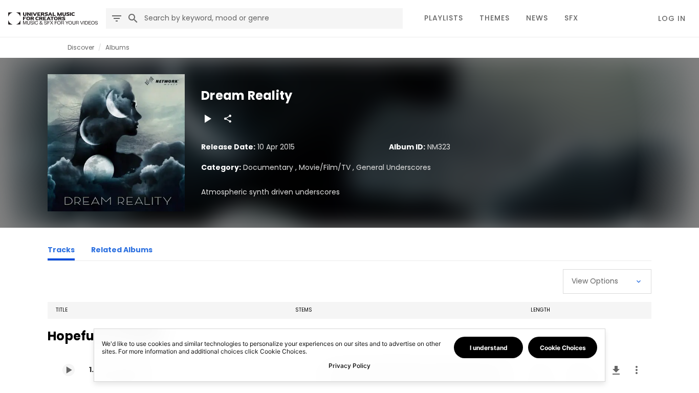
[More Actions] (636, 370)
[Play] (207, 119)
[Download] (616, 370)
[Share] (228, 119)
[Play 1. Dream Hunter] (68, 370)
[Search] (133, 18)
